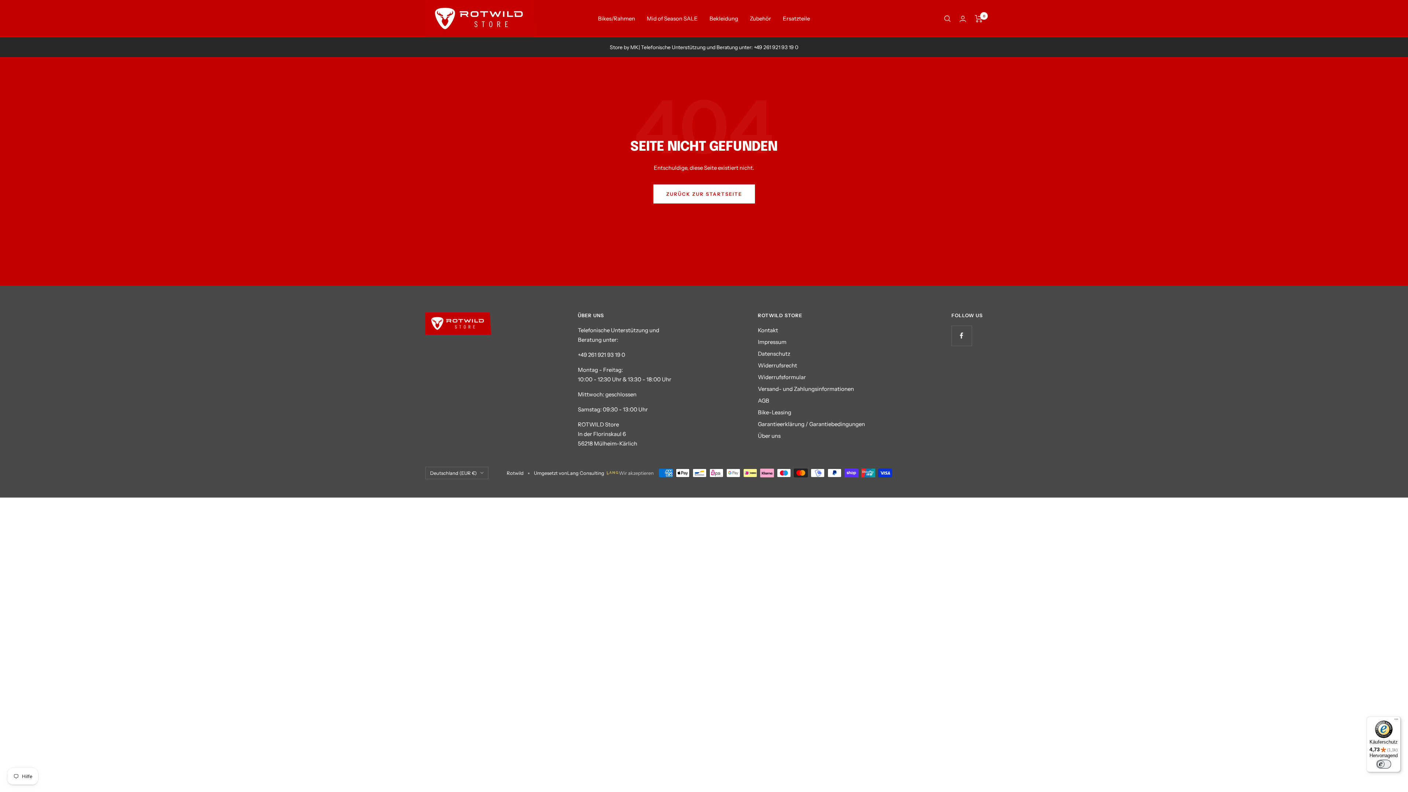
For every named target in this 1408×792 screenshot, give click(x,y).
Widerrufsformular (782, 377)
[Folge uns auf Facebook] (961, 336)
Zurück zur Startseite (704, 194)
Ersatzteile (796, 18)
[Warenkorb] (979, 18)
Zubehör (760, 18)
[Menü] (1396, 720)
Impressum (772, 341)
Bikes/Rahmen (616, 18)
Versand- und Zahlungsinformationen (806, 388)
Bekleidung (724, 18)
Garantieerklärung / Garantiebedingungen (811, 424)
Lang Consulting (585, 473)
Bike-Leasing (774, 412)
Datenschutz (774, 353)
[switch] (1383, 764)
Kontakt (768, 330)
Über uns (769, 435)
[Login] (963, 19)
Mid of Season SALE (672, 18)
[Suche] (947, 18)
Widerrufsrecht (777, 365)
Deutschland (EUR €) (453, 473)
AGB (763, 400)
